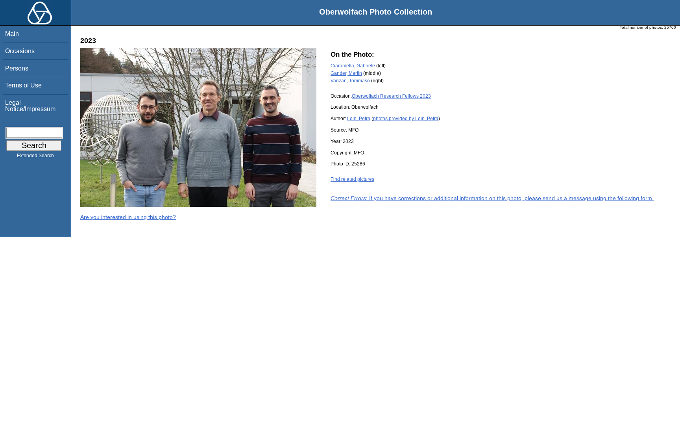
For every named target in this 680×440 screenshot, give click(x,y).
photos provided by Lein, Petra (405, 118)
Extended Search (35, 155)
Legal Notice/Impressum (30, 105)
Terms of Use (23, 85)
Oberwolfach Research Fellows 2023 (391, 96)
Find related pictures (352, 179)
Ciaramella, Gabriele (353, 66)
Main (12, 33)
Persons (16, 68)
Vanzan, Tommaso (350, 81)
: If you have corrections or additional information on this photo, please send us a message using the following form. (492, 198)
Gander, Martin (346, 73)
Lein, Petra (358, 118)
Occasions (20, 51)
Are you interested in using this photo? (128, 217)
